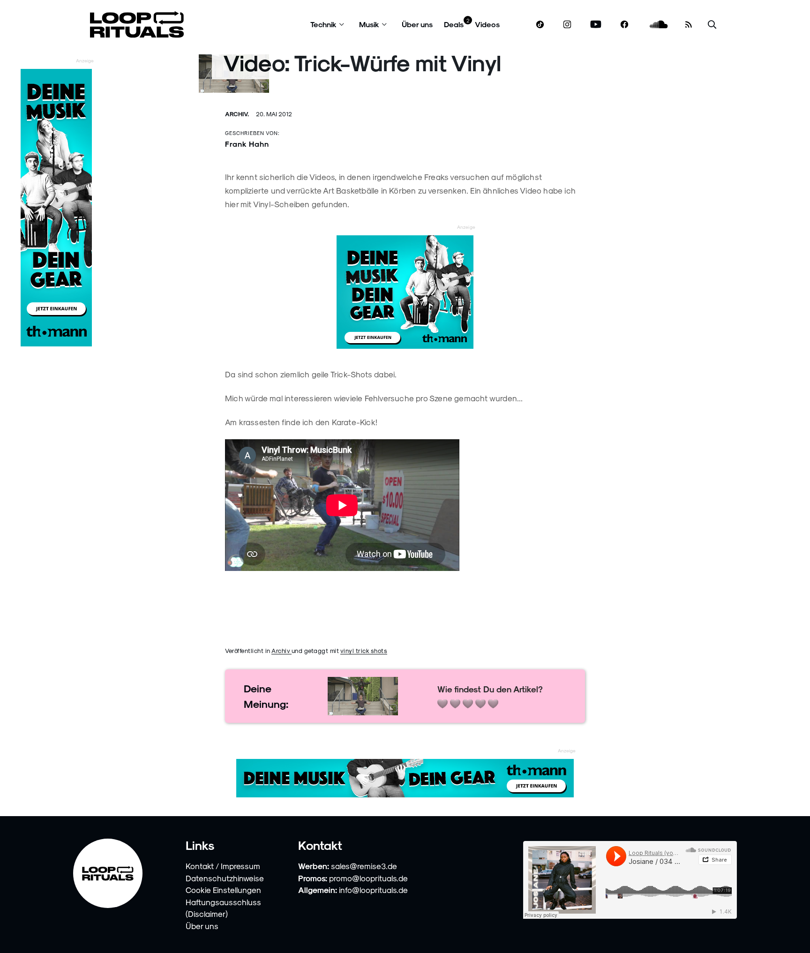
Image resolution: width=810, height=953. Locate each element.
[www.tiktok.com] (540, 24)
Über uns (417, 24)
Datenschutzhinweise (225, 878)
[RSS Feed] (689, 24)
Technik (323, 24)
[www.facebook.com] (624, 25)
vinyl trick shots (364, 650)
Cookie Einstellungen (223, 889)
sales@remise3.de (364, 865)
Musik (369, 24)
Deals (454, 24)
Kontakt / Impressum (223, 865)
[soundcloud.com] (659, 25)
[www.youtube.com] (596, 25)
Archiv (281, 650)
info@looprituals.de (373, 889)
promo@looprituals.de (368, 878)
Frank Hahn (247, 143)
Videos (487, 24)
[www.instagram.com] (567, 25)
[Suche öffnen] (712, 24)
